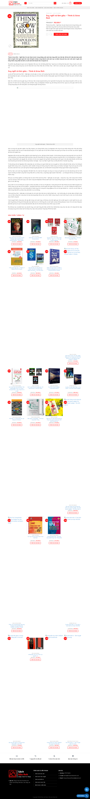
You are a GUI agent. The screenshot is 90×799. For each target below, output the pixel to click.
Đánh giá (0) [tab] (17, 53)
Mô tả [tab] (10, 53)
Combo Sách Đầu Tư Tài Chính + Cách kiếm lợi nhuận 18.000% (73, 625)
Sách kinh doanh (48, 7)
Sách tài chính (30, 7)
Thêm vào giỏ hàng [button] (16, 244)
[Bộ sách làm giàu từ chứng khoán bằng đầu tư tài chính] (16, 687)
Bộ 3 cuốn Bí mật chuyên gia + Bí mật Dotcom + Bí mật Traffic (35, 387)
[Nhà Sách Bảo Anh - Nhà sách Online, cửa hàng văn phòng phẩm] (15, 3)
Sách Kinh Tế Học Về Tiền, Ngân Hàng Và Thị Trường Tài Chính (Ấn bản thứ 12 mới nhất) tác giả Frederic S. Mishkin (73, 357)
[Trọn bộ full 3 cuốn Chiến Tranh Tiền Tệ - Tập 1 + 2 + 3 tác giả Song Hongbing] (54, 226)
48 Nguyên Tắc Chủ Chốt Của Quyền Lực (35, 655)
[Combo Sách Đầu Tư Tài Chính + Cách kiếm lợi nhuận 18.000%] (73, 569)
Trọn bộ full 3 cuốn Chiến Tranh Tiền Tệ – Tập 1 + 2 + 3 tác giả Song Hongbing (54, 239)
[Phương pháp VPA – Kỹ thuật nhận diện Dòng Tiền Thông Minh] (54, 525)
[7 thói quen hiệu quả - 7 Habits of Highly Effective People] (16, 256)
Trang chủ (49, 13)
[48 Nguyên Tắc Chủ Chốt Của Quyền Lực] (35, 643)
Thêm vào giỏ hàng (61, 34)
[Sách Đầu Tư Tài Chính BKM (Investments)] (35, 226)
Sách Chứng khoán (58, 7)
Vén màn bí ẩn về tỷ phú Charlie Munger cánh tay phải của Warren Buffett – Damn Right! (16, 239)
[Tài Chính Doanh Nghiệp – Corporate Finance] (54, 376)
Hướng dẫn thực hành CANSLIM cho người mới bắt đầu (54, 743)
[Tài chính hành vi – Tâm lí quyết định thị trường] (73, 687)
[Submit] (55, 3)
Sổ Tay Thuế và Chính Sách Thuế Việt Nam (35, 537)
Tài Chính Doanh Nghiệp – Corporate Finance (54, 387)
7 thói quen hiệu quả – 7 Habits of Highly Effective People (17, 268)
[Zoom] (10, 46)
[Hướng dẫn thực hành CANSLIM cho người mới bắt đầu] (54, 687)
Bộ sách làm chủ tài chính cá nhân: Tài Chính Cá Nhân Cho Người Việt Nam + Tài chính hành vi (35, 269)
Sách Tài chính (57, 13)
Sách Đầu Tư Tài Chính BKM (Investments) (35, 238)
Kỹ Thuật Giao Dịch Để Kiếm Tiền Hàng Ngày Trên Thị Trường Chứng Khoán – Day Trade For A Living (16, 389)
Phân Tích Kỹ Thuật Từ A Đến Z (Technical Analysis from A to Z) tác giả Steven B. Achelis (54, 269)
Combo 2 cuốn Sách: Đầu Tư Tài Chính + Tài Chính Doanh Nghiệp (73, 388)
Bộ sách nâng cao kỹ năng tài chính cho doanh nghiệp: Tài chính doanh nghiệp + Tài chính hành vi (73, 508)
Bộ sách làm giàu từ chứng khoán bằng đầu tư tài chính (17, 743)
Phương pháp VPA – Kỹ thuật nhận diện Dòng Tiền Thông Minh (54, 537)
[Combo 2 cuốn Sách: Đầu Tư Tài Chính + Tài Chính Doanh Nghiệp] (73, 376)
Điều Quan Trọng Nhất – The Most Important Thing (73, 238)
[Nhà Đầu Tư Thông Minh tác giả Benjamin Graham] (16, 407)
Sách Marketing (39, 7)
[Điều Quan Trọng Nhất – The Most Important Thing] (73, 226)
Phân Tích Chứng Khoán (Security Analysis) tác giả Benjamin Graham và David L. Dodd (17, 626)
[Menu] (25, 3)
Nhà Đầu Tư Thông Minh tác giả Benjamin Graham (16, 419)
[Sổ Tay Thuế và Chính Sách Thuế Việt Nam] (35, 525)
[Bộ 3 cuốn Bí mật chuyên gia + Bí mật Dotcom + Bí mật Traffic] (35, 376)
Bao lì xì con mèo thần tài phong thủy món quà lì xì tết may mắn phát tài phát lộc (54, 420)
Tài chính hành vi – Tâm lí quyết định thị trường (73, 743)
